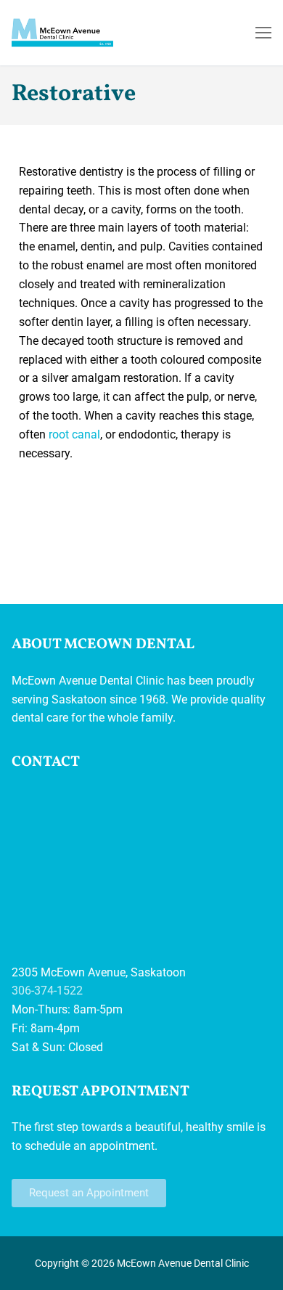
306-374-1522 (47, 990)
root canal (74, 434)
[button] (89, 1193)
